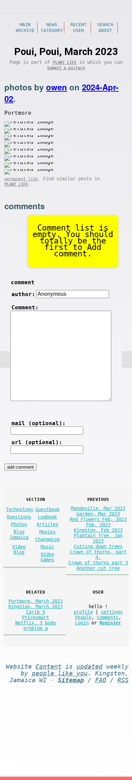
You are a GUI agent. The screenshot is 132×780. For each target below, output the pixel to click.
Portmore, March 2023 (35, 601)
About (105, 30)
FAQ (100, 680)
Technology (19, 509)
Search (105, 24)
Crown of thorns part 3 (98, 562)
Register (110, 622)
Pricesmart (35, 617)
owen (56, 87)
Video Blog (19, 549)
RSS (123, 680)
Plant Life (64, 62)
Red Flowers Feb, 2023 (98, 519)
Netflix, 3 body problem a (35, 625)
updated (89, 666)
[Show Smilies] (18, 405)
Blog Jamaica (18, 534)
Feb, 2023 (98, 524)
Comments (107, 617)
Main (25, 24)
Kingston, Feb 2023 (98, 530)
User (78, 30)
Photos (19, 524)
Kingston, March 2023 (35, 606)
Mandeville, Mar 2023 (98, 508)
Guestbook (47, 509)
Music (47, 546)
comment (23, 282)
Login (82, 622)
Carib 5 (35, 612)
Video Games (47, 556)
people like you (60, 673)
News (51, 24)
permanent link (21, 179)
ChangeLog (47, 539)
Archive (25, 30)
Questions (19, 517)
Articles (47, 524)
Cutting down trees (98, 546)
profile (83, 612)
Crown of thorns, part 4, (98, 554)
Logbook (47, 517)
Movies (47, 531)
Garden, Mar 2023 (98, 513)
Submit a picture (66, 68)
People (83, 617)
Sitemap (71, 680)
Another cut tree (98, 568)
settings (112, 612)
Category (52, 30)
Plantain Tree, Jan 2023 (98, 538)
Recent (78, 24)
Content (49, 666)
